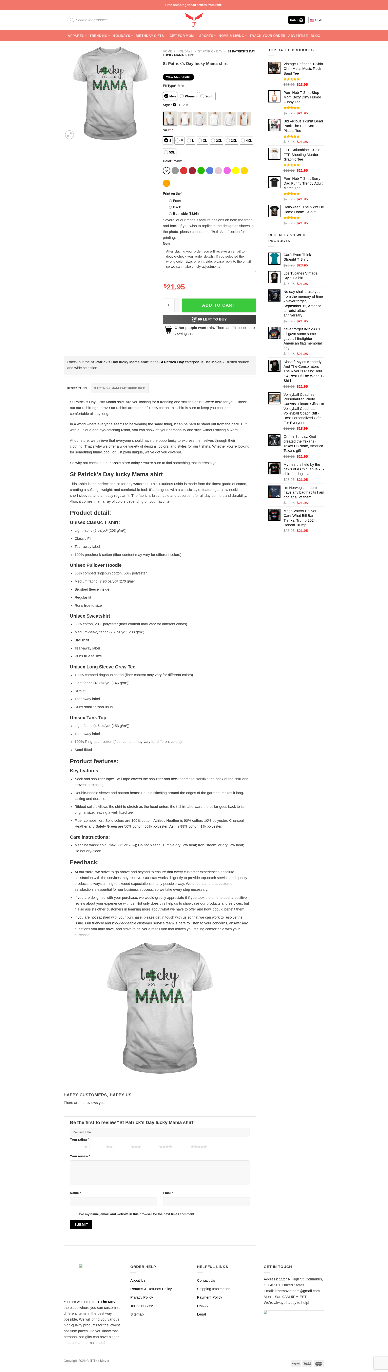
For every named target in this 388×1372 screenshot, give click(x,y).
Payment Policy (209, 1297)
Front (177, 201)
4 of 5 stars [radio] (151, 1146)
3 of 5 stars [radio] (123, 1146)
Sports (206, 36)
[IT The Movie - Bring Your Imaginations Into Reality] (194, 20)
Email (168, 1193)
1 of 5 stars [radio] (76, 1146)
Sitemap (137, 1314)
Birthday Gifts (150, 36)
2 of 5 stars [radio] (98, 1146)
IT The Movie (107, 1302)
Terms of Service (143, 1306)
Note (166, 243)
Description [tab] (77, 388)
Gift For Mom (182, 36)
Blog (315, 36)
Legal (201, 1314)
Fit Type (169, 86)
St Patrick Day (210, 51)
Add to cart (219, 305)
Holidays (121, 36)
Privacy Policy (141, 1297)
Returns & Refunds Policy (151, 1289)
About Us (137, 1280)
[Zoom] (69, 134)
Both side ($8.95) (186, 213)
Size (167, 130)
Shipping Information (213, 1289)
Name (75, 1193)
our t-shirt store (117, 463)
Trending (98, 36)
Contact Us (206, 1280)
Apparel (76, 36)
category (179, 362)
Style (169, 105)
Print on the (172, 193)
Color (168, 161)
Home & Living (231, 36)
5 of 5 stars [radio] (182, 1146)
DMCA (202, 1306)
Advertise (298, 36)
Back (177, 207)
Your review (80, 1156)
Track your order (267, 36)
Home (167, 51)
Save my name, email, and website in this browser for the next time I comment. (135, 1214)
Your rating (79, 1139)
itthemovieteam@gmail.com (297, 1291)
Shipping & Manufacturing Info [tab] (119, 388)
